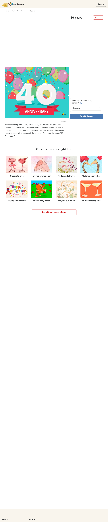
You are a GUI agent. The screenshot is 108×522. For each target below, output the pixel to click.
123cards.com (65, 121)
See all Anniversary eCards (54, 212)
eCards (13, 11)
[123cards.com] (13, 4)
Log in (101, 4)
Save (97, 17)
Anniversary (23, 11)
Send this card (86, 116)
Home (7, 11)
